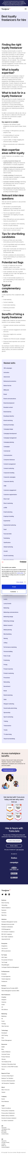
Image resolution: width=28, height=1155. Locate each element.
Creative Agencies (5, 979)
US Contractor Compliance (7, 931)
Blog (2, 1049)
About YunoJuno (5, 1089)
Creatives (3, 1002)
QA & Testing (4, 1035)
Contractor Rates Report (7, 1075)
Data (2, 1037)
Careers (3, 1092)
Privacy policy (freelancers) (8, 1113)
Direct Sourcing (5, 902)
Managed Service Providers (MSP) (9, 988)
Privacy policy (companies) (7, 1110)
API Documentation (6, 951)
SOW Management (6, 929)
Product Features (5, 1056)
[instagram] (6, 894)
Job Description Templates (8, 1083)
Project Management (6, 1040)
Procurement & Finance (7, 959)
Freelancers (4, 981)
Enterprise (3, 974)
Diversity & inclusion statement (8, 1118)
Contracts (3, 912)
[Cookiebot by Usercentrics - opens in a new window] (20, 562)
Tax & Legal (4, 962)
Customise (13, 591)
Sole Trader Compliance (7, 936)
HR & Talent (4, 957)
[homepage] (8, 890)
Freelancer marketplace (7, 926)
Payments (3, 910)
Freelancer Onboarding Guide (8, 1064)
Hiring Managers (5, 964)
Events (3, 1099)
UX (2, 1007)
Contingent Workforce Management (10, 967)
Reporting (3, 915)
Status (3, 1069)
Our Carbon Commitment (7, 1120)
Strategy (3, 1023)
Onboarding (4, 905)
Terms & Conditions (6, 1108)
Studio (3, 1004)
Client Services (5, 1026)
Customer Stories (5, 1054)
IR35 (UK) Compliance (6, 934)
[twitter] (2, 894)
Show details (19, 582)
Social (2, 1021)
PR (2, 1018)
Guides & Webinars (5, 1051)
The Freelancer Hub (6, 1061)
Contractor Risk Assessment (8, 1080)
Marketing (3, 1016)
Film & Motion (4, 1009)
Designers (3, 999)
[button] (25, 9)
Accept (14, 586)
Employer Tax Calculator (7, 1078)
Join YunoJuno (20, 849)
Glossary (3, 1059)
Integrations (4, 946)
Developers (4, 1033)
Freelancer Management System (9, 921)
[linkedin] (9, 894)
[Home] (5, 9)
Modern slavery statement (7, 1115)
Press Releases (5, 1101)
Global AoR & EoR (5, 939)
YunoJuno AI (4, 948)
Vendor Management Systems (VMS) (10, 990)
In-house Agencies (5, 976)
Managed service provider (7, 924)
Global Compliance (5, 907)
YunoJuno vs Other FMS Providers (9, 1066)
